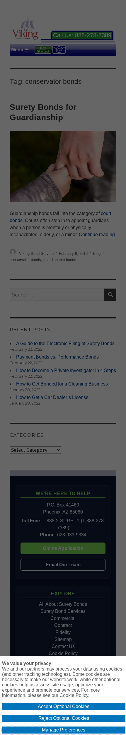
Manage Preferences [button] (63, 729)
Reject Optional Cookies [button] (63, 718)
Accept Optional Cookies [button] (63, 706)
